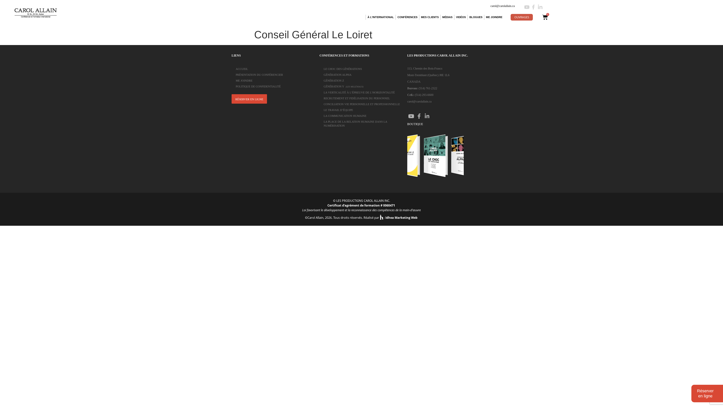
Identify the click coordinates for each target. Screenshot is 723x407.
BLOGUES (475, 17)
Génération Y (344, 86)
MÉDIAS (447, 17)
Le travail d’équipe (338, 110)
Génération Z (334, 80)
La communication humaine (345, 115)
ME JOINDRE (494, 17)
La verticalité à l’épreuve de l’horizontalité (359, 92)
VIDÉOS (461, 17)
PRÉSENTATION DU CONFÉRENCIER (259, 74)
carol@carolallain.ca (502, 6)
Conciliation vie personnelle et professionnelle (362, 104)
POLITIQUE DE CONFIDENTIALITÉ (258, 86)
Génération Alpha (338, 74)
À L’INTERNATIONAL (381, 17)
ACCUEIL (242, 68)
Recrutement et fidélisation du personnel (357, 98)
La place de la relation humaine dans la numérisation (355, 123)
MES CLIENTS (430, 17)
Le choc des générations (343, 68)
